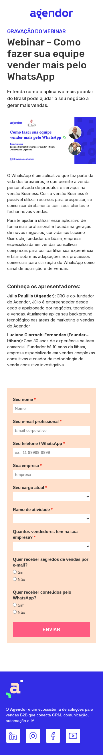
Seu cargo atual (28, 487)
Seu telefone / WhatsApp (37, 443)
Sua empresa (26, 465)
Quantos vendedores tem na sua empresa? (45, 534)
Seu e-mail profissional (36, 421)
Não (21, 579)
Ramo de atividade (31, 509)
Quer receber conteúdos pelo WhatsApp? (42, 595)
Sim (21, 572)
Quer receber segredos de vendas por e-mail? (50, 562)
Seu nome (23, 399)
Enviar (51, 629)
